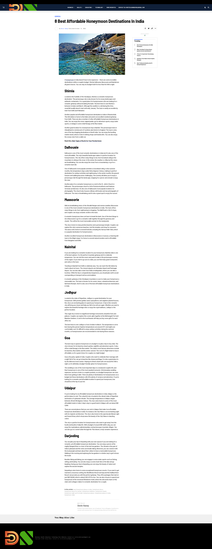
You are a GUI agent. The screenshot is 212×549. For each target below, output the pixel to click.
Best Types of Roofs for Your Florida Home (86, 141)
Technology (99, 7)
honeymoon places (88, 493)
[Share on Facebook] (145, 28)
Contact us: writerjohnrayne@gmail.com (131, 7)
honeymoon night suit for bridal (73, 493)
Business (70, 7)
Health (79, 7)
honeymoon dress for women (73, 491)
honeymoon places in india (102, 493)
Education (88, 7)
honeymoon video (70, 495)
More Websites (111, 7)
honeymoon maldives (88, 491)
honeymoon (70, 80)
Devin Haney (64, 28)
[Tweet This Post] (148, 28)
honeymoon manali (101, 491)
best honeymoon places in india (82, 489)
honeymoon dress (98, 489)
